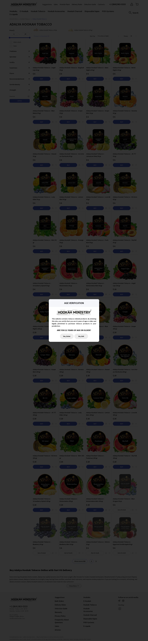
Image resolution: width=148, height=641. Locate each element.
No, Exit (81, 336)
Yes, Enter (66, 336)
